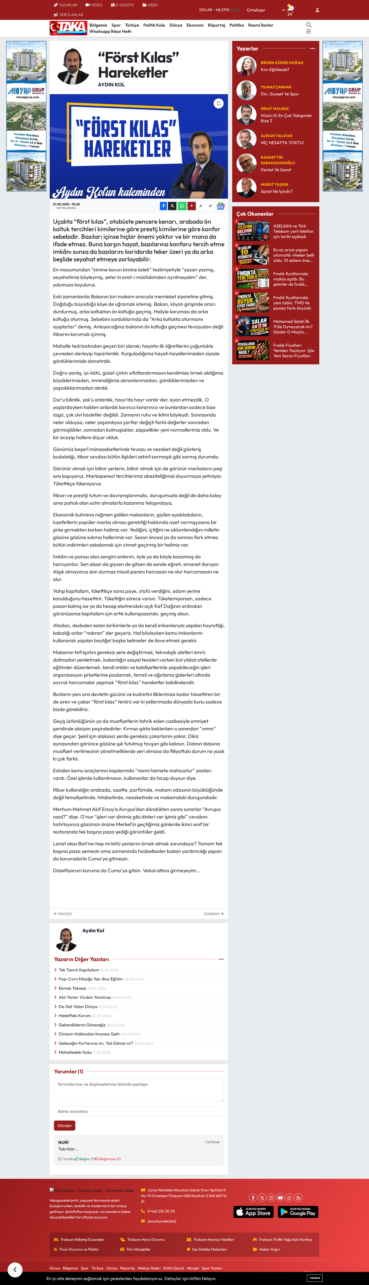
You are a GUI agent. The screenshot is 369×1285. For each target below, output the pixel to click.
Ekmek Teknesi (73, 988)
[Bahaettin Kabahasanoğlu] (246, 162)
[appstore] (253, 1212)
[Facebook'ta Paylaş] (163, 206)
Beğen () (86, 1158)
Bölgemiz (98, 25)
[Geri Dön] (15, 1269)
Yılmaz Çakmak (276, 87)
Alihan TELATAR (276, 135)
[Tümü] (312, 48)
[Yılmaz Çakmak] (246, 89)
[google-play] (298, 1212)
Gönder (64, 1125)
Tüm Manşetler (138, 1249)
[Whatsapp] (289, 1197)
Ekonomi (195, 25)
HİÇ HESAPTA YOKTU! (282, 142)
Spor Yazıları (212, 1268)
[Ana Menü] (308, 31)
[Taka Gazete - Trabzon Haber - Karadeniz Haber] (68, 27)
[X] (262, 1197)
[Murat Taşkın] (246, 187)
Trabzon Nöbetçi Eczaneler (82, 1239)
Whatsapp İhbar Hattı (110, 31)
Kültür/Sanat (173, 1268)
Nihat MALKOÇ (275, 108)
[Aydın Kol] (73, 65)
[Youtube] (280, 1197)
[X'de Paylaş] (172, 206)
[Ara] (309, 25)
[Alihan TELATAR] (246, 138)
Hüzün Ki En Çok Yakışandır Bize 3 (286, 118)
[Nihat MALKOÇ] (246, 114)
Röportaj (216, 25)
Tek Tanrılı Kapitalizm (79, 969)
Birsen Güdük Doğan (282, 62)
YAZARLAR (68, 5)
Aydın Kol (111, 84)
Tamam (315, 1278)
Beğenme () (110, 1158)
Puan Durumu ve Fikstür (79, 1249)
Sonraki (212, 913)
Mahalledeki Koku (76, 1052)
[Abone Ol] (220, 206)
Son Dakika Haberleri (209, 1249)
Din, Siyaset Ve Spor (280, 93)
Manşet (193, 1268)
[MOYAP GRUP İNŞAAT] (26, 115)
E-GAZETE (125, 5)
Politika (236, 25)
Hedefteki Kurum (75, 1015)
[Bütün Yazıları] (221, 959)
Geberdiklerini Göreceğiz (83, 1024)
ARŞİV (153, 5)
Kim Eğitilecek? (275, 69)
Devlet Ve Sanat (276, 169)
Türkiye (132, 25)
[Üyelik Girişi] (315, 10)
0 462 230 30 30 (161, 1211)
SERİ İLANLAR (71, 14)
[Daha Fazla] (192, 206)
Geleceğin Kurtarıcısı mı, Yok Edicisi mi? (96, 1043)
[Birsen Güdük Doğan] (246, 65)
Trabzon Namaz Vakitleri (214, 1239)
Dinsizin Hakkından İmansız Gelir (90, 1033)
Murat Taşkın (274, 184)
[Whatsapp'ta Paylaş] (182, 206)
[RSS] (298, 1197)
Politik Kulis (154, 25)
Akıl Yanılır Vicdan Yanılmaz (85, 997)
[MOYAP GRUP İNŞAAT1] (343, 115)
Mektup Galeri (149, 1268)
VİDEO (96, 5)
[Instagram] (271, 1197)
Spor (116, 25)
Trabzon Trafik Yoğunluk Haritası (285, 1239)
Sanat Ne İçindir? (277, 191)
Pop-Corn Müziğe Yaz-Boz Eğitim (91, 978)
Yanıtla (68, 1158)
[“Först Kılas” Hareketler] (139, 146)
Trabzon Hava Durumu (146, 1239)
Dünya (175, 25)
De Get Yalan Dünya (78, 1006)
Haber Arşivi (269, 1249)
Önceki (64, 913)
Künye (55, 1268)
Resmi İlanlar (260, 25)
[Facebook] (253, 1197)
